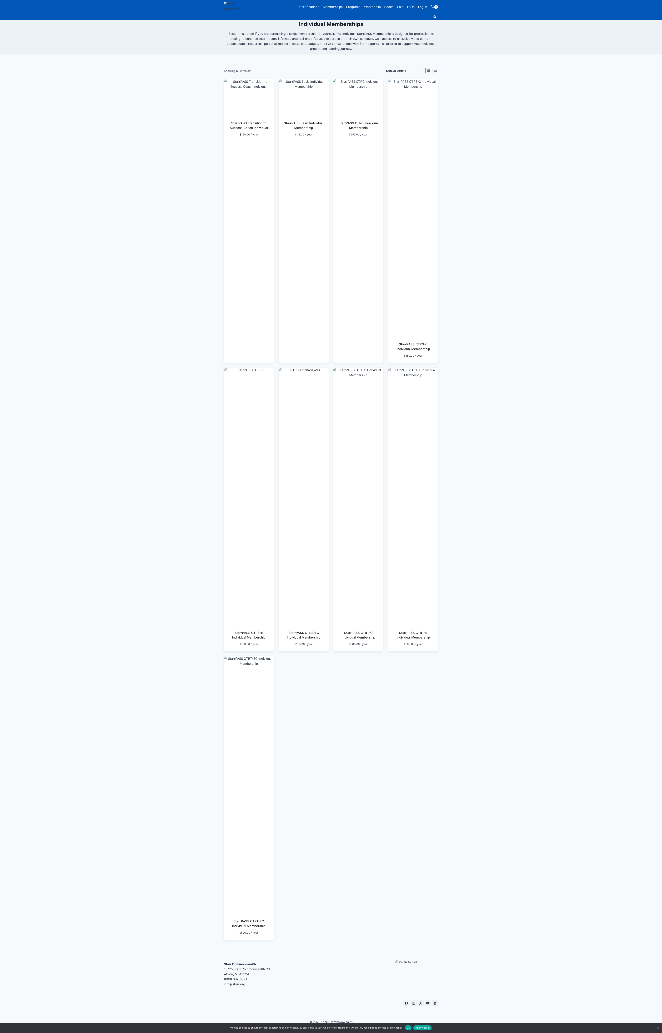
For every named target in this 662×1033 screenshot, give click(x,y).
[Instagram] (413, 1003)
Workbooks (372, 7)
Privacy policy (422, 1027)
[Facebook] (406, 1003)
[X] (421, 1003)
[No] (657, 1028)
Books (388, 7)
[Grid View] (428, 70)
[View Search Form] (435, 17)
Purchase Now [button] (247, 144)
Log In (422, 7)
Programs (353, 7)
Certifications (309, 7)
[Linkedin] (435, 1003)
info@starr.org (234, 984)
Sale (400, 7)
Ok (408, 1027)
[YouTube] (428, 1003)
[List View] (435, 70)
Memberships (333, 7)
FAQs (410, 7)
